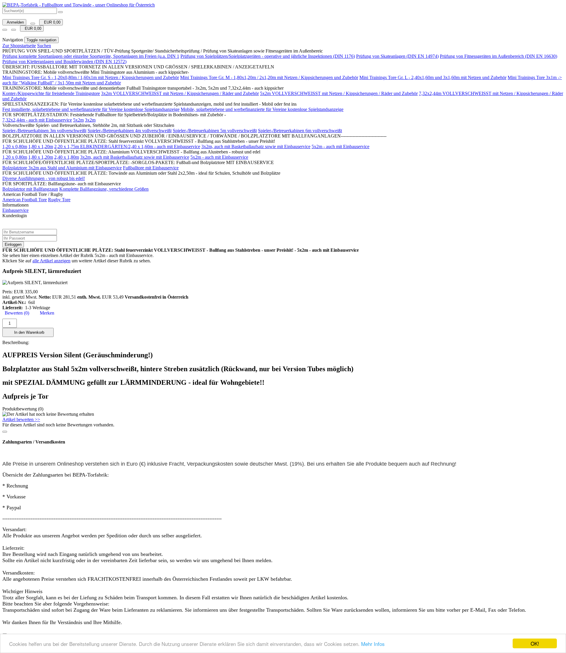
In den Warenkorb (28, 332)
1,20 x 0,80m (14, 146)
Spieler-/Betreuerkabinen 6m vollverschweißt (300, 130)
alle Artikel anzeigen (51, 260)
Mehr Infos (373, 643)
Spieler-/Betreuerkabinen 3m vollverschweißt (44, 130)
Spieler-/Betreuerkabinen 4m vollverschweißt (130, 130)
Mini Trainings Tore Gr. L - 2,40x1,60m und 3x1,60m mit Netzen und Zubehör (432, 77)
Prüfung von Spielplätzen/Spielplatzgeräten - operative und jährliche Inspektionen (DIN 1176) (267, 56)
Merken (45, 312)
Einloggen (13, 244)
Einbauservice (15, 210)
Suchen (44, 45)
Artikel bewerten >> (21, 419)
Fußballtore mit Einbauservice (151, 167)
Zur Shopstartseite (19, 45)
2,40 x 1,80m (66, 157)
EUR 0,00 (51, 22)
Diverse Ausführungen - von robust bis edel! (43, 178)
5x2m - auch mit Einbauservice (340, 146)
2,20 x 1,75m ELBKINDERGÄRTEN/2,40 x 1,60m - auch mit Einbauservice (127, 146)
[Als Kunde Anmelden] (4, 30)
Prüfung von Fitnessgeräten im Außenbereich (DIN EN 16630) (498, 56)
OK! (535, 643)
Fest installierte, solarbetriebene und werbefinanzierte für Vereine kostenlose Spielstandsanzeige (91, 109)
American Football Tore (24, 199)
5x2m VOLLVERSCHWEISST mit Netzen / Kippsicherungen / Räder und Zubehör (339, 93)
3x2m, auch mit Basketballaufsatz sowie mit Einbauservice (255, 146)
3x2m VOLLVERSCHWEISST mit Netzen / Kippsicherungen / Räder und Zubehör (180, 93)
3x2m (90, 119)
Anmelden (14, 22)
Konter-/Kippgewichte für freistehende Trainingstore (51, 93)
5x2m (78, 119)
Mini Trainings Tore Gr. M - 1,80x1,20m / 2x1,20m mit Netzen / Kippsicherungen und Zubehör (269, 77)
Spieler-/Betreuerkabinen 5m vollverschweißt (215, 130)
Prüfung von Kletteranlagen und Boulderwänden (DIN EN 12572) (64, 61)
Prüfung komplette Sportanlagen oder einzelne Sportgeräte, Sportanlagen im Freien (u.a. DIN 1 (90, 56)
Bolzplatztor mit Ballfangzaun (30, 189)
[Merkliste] (32, 23)
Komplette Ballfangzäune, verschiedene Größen (104, 189)
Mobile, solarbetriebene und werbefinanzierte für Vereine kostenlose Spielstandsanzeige (262, 109)
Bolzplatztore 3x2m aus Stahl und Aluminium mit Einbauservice (62, 167)
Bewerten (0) (15, 312)
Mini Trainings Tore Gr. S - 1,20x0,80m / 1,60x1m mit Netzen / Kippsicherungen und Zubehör (90, 77)
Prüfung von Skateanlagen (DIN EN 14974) (397, 56)
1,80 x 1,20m (40, 146)
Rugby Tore (59, 199)
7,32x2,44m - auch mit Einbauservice (37, 119)
